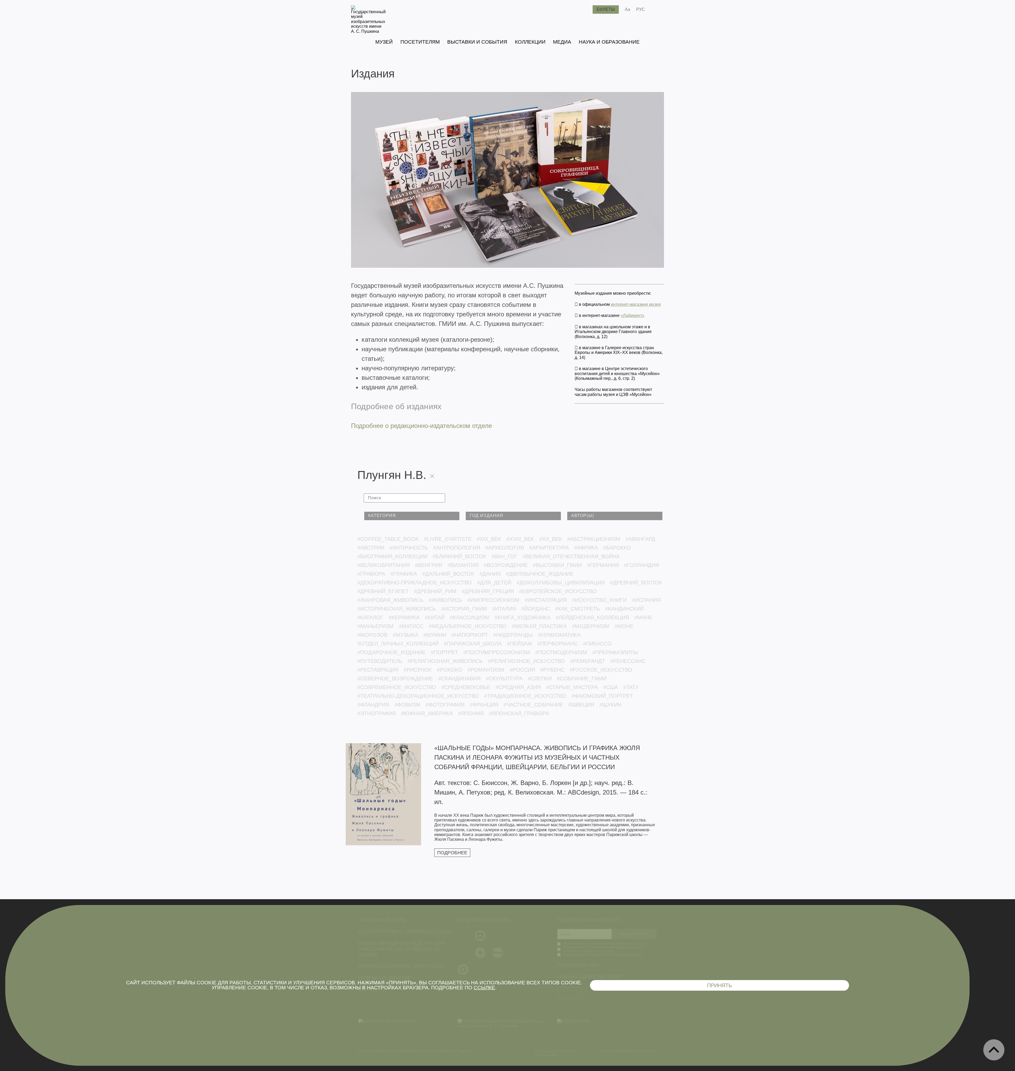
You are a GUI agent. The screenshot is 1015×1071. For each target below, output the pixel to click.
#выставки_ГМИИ (557, 565)
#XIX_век (489, 539)
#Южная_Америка (427, 713)
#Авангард (640, 539)
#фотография (445, 705)
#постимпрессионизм (496, 652)
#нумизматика (559, 635)
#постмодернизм (561, 652)
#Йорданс (535, 609)
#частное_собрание (533, 705)
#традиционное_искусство (525, 696)
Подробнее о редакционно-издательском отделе (421, 425)
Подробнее (452, 852)
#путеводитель (379, 661)
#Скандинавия (459, 678)
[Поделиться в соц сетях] (657, 9)
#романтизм (486, 670)
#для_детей (494, 582)
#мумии (434, 635)
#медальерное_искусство (467, 626)
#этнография (376, 713)
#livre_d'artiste (448, 539)
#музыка (405, 635)
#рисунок (418, 670)
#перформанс (557, 644)
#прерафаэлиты (615, 652)
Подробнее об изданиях (396, 406)
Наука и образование (609, 42)
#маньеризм (375, 626)
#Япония (471, 713)
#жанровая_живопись (390, 600)
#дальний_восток (448, 574)
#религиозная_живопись (445, 661)
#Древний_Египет (383, 591)
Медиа (562, 42)
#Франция (484, 705)
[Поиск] (584, 9)
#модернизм (590, 626)
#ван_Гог (504, 556)
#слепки (540, 678)
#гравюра (371, 574)
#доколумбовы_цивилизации (560, 582)
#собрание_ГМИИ (581, 678)
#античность (409, 548)
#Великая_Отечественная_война (571, 556)
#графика (403, 574)
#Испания (646, 600)
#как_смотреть (577, 609)
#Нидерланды (513, 635)
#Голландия (641, 565)
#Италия (504, 609)
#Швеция (581, 705)
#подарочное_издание (391, 652)
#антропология (456, 548)
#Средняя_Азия (518, 687)
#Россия (522, 670)
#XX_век (550, 539)
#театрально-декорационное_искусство (418, 696)
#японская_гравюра (519, 713)
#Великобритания (383, 565)
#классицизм (469, 617)
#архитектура (549, 548)
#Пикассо (597, 644)
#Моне (624, 626)
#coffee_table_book (388, 539)
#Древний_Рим (435, 591)
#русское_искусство (601, 670)
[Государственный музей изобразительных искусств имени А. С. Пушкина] (368, 31)
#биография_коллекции (392, 556)
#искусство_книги (599, 600)
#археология (504, 548)
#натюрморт (469, 635)
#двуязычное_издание (539, 574)
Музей (384, 42)
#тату (631, 687)
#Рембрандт (587, 661)
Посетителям (420, 42)
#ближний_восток (459, 556)
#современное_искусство (396, 687)
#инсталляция (546, 600)
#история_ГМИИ (464, 609)
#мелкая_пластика (539, 626)
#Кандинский (624, 609)
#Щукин (610, 705)
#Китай (435, 617)
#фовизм (407, 705)
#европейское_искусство (558, 591)
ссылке (484, 987)
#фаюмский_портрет (602, 696)
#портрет (444, 652)
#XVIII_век (520, 539)
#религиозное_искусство (526, 661)
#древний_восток (636, 582)
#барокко (617, 548)
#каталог (370, 617)
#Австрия (370, 548)
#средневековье (465, 687)
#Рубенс (552, 670)
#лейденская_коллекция (592, 617)
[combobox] (411, 516)
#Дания (490, 574)
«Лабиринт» (632, 315)
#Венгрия (428, 565)
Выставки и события (477, 42)
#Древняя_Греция (488, 591)
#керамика (404, 617)
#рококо (449, 670)
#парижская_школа (473, 644)
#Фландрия (373, 705)
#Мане (643, 617)
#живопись (445, 600)
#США (610, 687)
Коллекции (530, 42)
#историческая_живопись (396, 609)
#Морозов (372, 635)
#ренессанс (627, 661)
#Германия (603, 565)
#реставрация (377, 670)
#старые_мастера (572, 687)
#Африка (586, 548)
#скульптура (504, 678)
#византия (462, 565)
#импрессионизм (493, 600)
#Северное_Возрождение (395, 678)
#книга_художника (522, 617)
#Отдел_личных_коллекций (398, 644)
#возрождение (506, 565)
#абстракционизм (593, 539)
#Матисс (411, 626)
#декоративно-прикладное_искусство (414, 582)
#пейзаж (519, 644)
